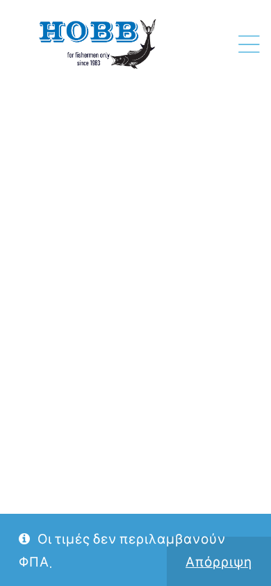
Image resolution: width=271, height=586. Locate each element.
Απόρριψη (219, 561)
